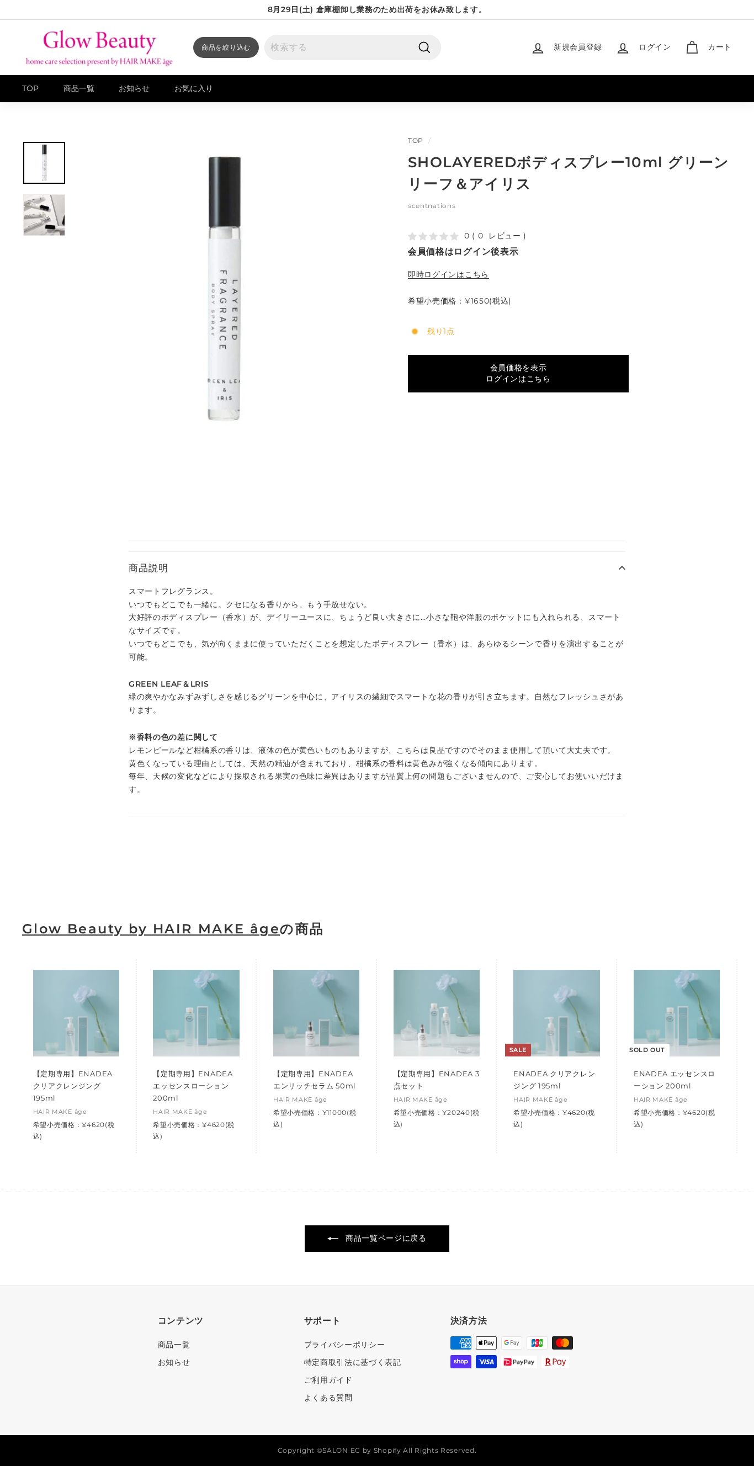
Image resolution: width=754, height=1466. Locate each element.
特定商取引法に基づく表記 (352, 1362)
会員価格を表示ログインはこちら (518, 373)
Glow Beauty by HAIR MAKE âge (151, 929)
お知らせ (134, 88)
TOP (30, 88)
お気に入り (193, 88)
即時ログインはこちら (448, 274)
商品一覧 (78, 88)
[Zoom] (223, 289)
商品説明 (148, 567)
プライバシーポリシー (344, 1345)
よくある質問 (328, 1398)
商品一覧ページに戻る (385, 1238)
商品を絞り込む (226, 47)
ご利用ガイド (328, 1380)
